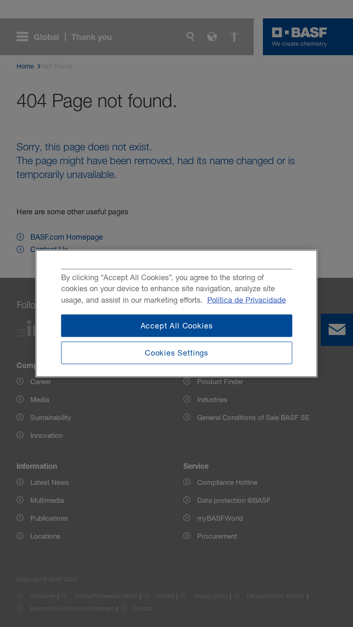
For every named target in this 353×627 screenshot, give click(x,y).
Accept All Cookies (177, 325)
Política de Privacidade (246, 299)
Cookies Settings (176, 352)
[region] (176, 313)
